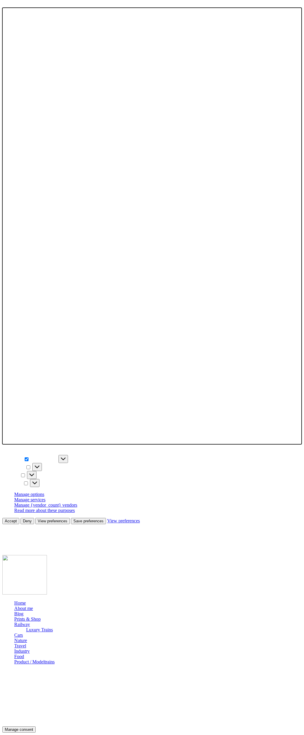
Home (20, 603)
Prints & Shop (27, 619)
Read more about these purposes (44, 510)
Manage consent (19, 729)
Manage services (29, 499)
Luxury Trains (39, 629)
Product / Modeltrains (34, 661)
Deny (27, 521)
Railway (22, 624)
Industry (22, 651)
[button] (152, 226)
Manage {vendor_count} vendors (45, 505)
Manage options (29, 494)
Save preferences (88, 521)
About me (23, 608)
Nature (20, 640)
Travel (20, 645)
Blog (18, 613)
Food (19, 656)
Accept (11, 521)
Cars (18, 635)
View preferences (52, 521)
